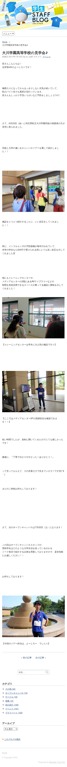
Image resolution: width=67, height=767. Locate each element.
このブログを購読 (12, 739)
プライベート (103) (14, 712)
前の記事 (27, 657)
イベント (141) (12, 708)
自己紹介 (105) (12, 704)
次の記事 (39, 657)
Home (4, 41)
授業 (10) (9, 701)
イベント (47, 56)
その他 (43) (10, 689)
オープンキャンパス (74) (16, 693)
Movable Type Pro (57, 762)
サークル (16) (11, 696)
